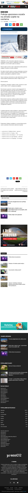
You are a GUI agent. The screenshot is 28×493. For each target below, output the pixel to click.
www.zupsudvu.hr (4, 437)
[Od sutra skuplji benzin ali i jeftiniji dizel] (4, 203)
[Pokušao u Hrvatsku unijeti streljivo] (4, 265)
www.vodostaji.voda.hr (5, 439)
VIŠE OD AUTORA (5, 198)
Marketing (20, 487)
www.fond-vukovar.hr (5, 443)
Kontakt (11, 487)
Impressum (6, 487)
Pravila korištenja (10, 489)
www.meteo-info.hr (5, 445)
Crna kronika (3, 414)
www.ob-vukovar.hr (5, 401)
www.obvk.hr (3, 402)
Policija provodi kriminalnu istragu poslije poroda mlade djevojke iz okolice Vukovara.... (18, 374)
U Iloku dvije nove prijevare (15, 214)
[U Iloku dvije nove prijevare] (4, 216)
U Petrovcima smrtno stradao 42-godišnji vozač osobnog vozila (7, 190)
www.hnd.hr (3, 446)
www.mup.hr (3, 435)
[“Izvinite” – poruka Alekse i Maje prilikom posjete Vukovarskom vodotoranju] (4, 380)
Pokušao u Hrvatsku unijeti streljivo (16, 263)
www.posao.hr (4, 442)
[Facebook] (10, 482)
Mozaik (6, 11)
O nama (15, 487)
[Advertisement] (14, 159)
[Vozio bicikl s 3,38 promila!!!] (4, 271)
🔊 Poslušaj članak (7, 29)
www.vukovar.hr (4, 389)
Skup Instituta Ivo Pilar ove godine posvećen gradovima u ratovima (21, 190)
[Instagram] (14, 482)
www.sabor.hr (3, 399)
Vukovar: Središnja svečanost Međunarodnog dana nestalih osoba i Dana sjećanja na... (17, 284)
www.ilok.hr (3, 393)
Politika (2, 416)
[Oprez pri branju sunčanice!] (4, 367)
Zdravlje (2, 424)
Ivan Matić (6, 21)
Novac (2, 420)
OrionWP (24, 491)
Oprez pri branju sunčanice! (15, 365)
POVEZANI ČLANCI (5, 196)
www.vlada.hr (3, 396)
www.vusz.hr (3, 388)
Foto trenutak (4, 426)
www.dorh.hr (3, 433)
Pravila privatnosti (17, 489)
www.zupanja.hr (4, 392)
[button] (26, 6)
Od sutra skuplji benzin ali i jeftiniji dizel (17, 339)
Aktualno (2, 11)
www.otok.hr (3, 395)
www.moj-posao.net (5, 440)
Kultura (2, 418)
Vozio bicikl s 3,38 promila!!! (15, 270)
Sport (2, 422)
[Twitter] (17, 482)
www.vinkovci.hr (4, 391)
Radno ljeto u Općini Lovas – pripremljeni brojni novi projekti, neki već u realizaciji (17, 209)
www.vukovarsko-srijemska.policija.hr (9, 436)
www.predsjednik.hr (5, 398)
